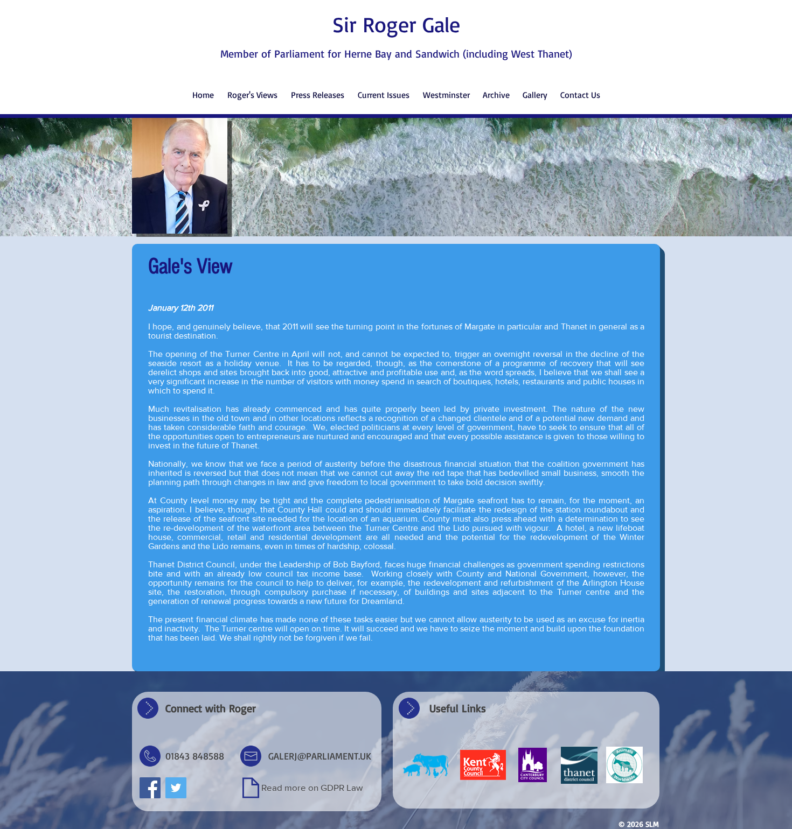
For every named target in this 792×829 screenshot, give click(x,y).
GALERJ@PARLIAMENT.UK (319, 756)
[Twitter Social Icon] (175, 787)
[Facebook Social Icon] (150, 787)
